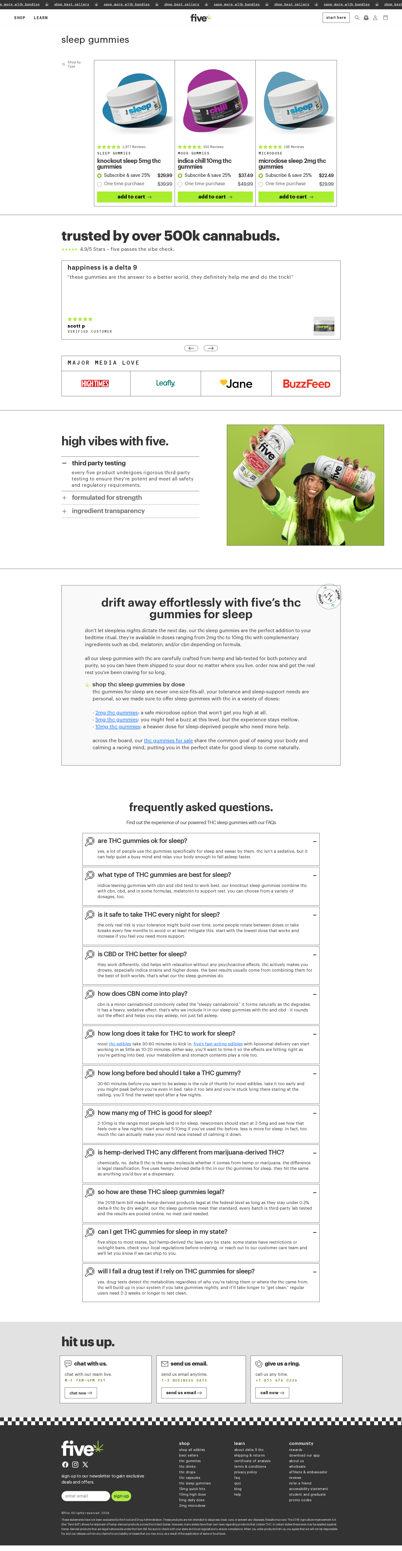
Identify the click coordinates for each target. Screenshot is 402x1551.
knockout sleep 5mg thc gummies (129, 164)
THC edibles (120, 1044)
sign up (121, 1496)
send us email (181, 1393)
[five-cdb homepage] (82, 1448)
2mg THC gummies (116, 712)
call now (269, 1393)
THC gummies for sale (168, 740)
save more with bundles (120, 4)
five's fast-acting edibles (218, 1044)
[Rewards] (366, 18)
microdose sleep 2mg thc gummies (292, 164)
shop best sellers (65, 4)
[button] (19, 17)
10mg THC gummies (117, 726)
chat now (78, 1393)
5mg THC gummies (116, 719)
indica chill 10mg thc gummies (204, 164)
